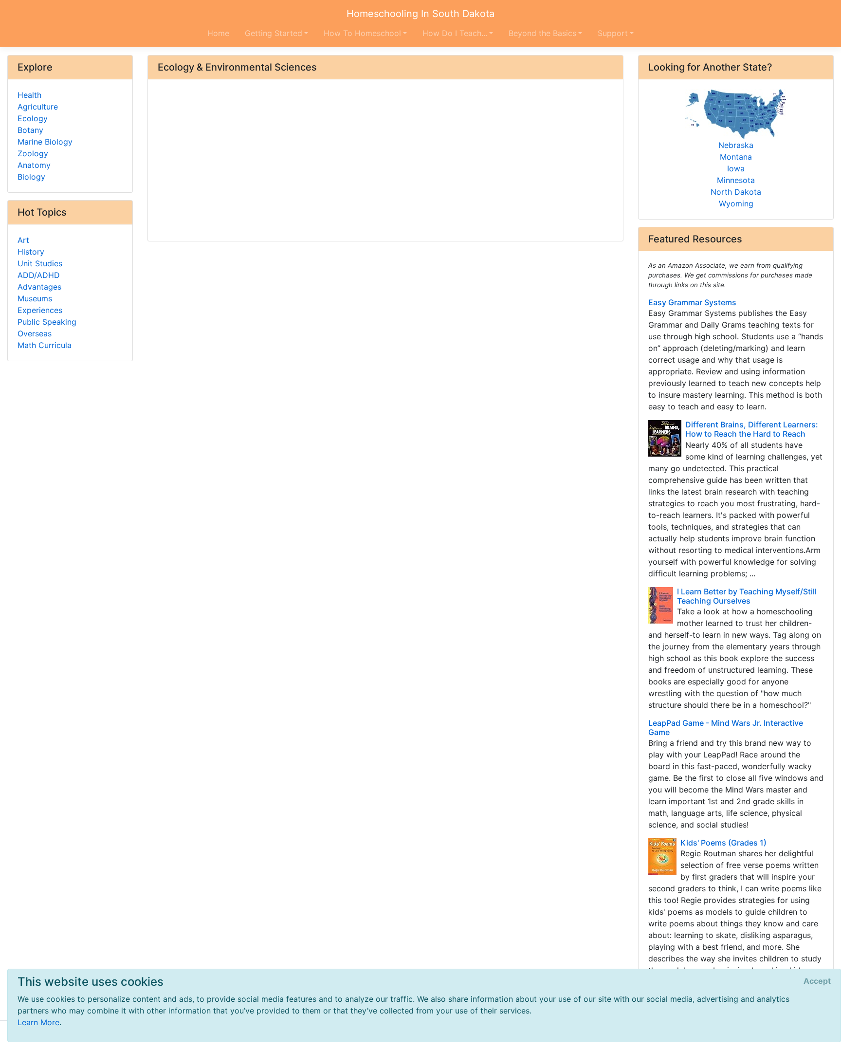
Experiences (40, 310)
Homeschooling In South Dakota (420, 13)
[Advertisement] (385, 161)
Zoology (33, 153)
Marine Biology (45, 142)
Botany (30, 130)
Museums (35, 298)
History (31, 252)
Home (218, 33)
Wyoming (736, 203)
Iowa (736, 168)
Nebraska (735, 145)
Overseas (35, 333)
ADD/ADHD (39, 275)
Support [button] (613, 33)
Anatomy (34, 165)
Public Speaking (47, 322)
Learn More (38, 1022)
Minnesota (736, 180)
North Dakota (736, 192)
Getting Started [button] (273, 33)
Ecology (33, 118)
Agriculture (38, 106)
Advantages (39, 287)
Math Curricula (45, 345)
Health (29, 95)
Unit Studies (40, 263)
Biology (31, 177)
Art (23, 240)
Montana (736, 157)
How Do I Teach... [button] (454, 33)
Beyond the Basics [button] (542, 33)
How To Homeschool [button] (362, 33)
